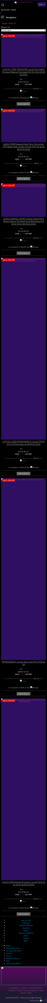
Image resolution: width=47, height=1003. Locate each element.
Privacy (26, 930)
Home (4, 23)
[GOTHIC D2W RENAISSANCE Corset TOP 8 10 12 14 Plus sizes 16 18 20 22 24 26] (23, 349)
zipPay (26, 940)
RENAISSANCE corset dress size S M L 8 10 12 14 (23, 663)
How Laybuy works (13, 948)
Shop (8, 961)
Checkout (26, 923)
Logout (13, 9)
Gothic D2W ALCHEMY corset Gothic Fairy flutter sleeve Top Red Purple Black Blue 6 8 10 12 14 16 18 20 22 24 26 (23, 221)
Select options (23, 104)
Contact (26, 938)
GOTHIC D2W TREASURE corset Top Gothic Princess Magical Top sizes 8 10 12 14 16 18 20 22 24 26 (23, 72)
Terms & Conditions (26, 933)
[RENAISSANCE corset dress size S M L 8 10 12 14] (23, 569)
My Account (5, 9)
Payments (26, 928)
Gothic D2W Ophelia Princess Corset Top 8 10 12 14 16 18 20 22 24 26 (23, 883)
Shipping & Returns (26, 925)
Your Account (26, 920)
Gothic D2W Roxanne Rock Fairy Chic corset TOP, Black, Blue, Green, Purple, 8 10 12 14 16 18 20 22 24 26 (24, 147)
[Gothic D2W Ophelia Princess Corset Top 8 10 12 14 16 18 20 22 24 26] (23, 789)
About (26, 935)
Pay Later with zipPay (13, 950)
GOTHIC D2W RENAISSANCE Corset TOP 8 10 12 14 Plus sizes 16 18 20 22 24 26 (23, 442)
